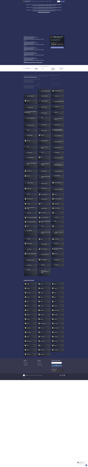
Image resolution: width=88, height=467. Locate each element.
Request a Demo (36, 375)
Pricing (40, 1)
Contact (47, 1)
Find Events (32, 375)
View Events (62, 1)
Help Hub (39, 361)
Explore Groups (26, 365)
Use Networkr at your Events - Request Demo (57, 47)
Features (33, 1)
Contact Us (40, 375)
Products (37, 1)
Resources (43, 1)
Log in (58, 1)
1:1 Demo (50, 1)
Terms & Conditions (40, 365)
